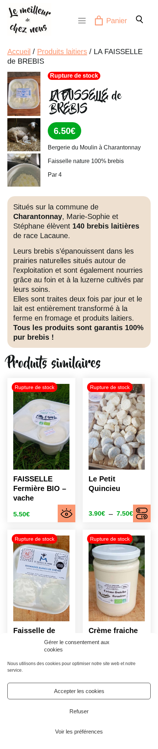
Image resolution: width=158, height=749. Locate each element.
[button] (139, 19)
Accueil (18, 51)
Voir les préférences (79, 731)
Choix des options (142, 513)
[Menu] (82, 20)
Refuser (79, 711)
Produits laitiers (62, 51)
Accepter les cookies (79, 691)
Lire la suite (66, 513)
